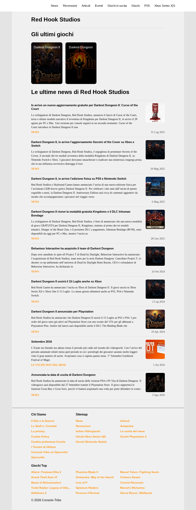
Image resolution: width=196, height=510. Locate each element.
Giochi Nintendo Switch (91, 441)
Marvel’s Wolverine (132, 487)
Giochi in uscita (117, 5)
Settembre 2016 (41, 341)
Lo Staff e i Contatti (44, 426)
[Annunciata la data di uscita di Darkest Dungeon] (155, 382)
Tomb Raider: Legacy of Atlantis (51, 487)
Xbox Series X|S (164, 5)
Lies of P (81, 482)
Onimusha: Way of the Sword (95, 477)
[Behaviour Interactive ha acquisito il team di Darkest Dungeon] (155, 256)
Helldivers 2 (39, 492)
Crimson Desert (130, 477)
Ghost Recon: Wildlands (136, 492)
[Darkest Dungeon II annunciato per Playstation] (155, 319)
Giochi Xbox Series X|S (91, 436)
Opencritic (38, 457)
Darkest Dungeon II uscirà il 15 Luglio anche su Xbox (66, 281)
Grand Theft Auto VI (44, 477)
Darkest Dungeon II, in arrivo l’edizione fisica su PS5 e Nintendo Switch (78, 178)
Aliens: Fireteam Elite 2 (46, 472)
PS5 (147, 5)
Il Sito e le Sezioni (42, 420)
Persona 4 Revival (87, 492)
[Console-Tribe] (23, 6)
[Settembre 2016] (155, 349)
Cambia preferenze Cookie (48, 441)
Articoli (86, 5)
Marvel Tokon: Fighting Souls (139, 472)
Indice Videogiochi (88, 431)
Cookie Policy (40, 436)
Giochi (135, 5)
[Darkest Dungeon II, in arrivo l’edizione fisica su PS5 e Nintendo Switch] (155, 186)
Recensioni (70, 5)
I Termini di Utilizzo (43, 446)
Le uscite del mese (132, 431)
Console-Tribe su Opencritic (49, 452)
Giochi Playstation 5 (133, 436)
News (54, 5)
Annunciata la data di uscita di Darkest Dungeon (63, 374)
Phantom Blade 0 (87, 472)
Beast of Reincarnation (46, 482)
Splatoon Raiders (87, 487)
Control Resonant (131, 482)
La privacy (38, 431)
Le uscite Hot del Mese (48, 365)
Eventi (99, 5)
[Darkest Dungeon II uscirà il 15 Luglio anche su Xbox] (155, 289)
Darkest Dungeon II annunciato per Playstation (62, 311)
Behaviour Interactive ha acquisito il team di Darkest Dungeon (72, 248)
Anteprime (127, 426)
